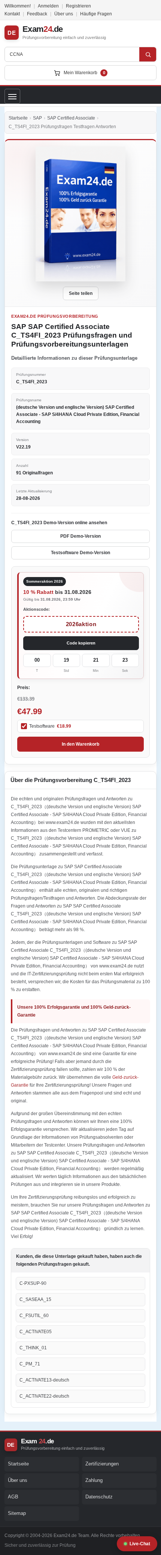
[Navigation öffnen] (12, 96)
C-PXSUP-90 (32, 1283)
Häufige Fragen (96, 13)
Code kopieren (81, 643)
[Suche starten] (148, 54)
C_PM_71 (29, 1364)
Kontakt (12, 13)
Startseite (18, 118)
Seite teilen (80, 293)
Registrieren (78, 6)
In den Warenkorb (80, 744)
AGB (13, 1497)
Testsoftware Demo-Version (80, 552)
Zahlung (94, 1480)
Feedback (37, 13)
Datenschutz (99, 1497)
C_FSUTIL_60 (34, 1315)
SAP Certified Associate (71, 118)
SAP (37, 118)
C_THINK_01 (33, 1347)
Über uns (63, 13)
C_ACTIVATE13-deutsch (44, 1380)
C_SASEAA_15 (35, 1299)
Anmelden (48, 6)
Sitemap (17, 1513)
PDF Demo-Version (80, 536)
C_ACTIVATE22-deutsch (44, 1396)
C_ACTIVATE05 (35, 1331)
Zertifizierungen (102, 1464)
